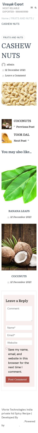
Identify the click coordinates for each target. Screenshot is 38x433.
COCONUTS (19, 276)
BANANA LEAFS (19, 211)
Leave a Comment (15, 75)
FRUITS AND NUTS (13, 37)
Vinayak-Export (13, 4)
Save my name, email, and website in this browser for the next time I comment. (18, 361)
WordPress (12, 425)
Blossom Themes (12, 421)
